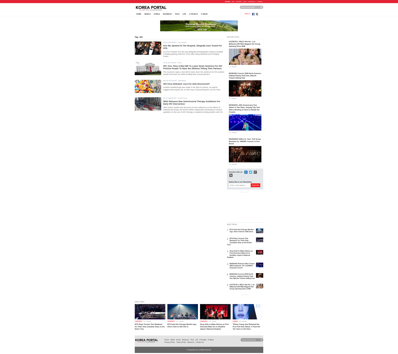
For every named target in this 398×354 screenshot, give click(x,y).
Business (167, 14)
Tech (177, 14)
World (147, 14)
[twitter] (251, 172)
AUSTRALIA (251, 1)
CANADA (259, 1)
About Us (190, 342)
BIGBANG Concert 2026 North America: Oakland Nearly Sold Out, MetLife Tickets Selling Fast (245, 75)
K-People (193, 14)
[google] (255, 172)
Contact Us (200, 342)
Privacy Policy (169, 342)
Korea (157, 14)
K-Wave (204, 14)
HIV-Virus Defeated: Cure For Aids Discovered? (186, 84)
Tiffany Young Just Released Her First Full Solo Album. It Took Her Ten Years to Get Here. (246, 326)
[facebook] (246, 172)
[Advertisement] (245, 207)
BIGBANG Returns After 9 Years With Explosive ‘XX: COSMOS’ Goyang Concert (242, 266)
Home (138, 14)
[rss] (231, 175)
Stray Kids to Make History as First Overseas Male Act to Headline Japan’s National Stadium (214, 326)
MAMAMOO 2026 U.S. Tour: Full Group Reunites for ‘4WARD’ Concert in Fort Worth (245, 141)
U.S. (233, 1)
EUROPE (238, 1)
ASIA (244, 1)
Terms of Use (181, 342)
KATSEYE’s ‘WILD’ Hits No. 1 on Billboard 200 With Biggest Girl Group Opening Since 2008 (244, 44)
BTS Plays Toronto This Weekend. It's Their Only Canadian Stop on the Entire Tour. (150, 326)
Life (184, 14)
